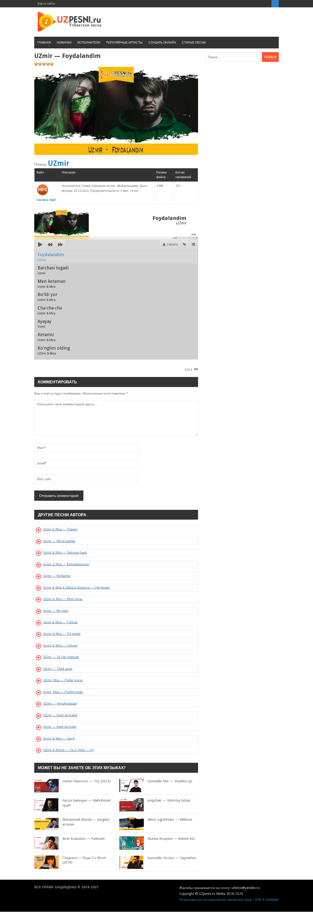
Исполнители (88, 42)
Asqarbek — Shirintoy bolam (168, 800)
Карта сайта (46, 3)
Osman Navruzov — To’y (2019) (86, 781)
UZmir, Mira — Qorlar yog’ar (63, 680)
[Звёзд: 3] (44, 64)
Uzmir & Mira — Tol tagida (61, 634)
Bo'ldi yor (47, 297)
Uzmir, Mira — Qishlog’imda (63, 692)
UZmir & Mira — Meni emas (63, 599)
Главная (44, 42)
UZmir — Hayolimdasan (60, 703)
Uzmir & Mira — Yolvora (60, 645)
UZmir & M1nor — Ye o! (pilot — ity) (68, 750)
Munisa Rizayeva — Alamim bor (171, 839)
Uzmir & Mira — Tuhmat (60, 622)
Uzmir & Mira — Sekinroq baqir (65, 552)
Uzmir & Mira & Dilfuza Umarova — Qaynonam (76, 587)
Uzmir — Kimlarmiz (57, 576)
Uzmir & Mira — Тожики (60, 529)
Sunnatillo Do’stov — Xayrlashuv (171, 858)
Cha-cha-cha (50, 310)
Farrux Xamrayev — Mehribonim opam (86, 802)
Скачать (172, 244)
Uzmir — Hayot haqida (59, 541)
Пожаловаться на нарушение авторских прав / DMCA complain (229, 899)
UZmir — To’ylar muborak (61, 657)
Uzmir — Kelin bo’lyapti (59, 727)
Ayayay (44, 324)
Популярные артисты (124, 42)
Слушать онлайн (162, 42)
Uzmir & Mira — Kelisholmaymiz (66, 564)
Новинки (64, 42)
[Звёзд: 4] (48, 64)
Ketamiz (47, 337)
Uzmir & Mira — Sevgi (59, 738)
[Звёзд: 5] (52, 64)
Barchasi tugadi (53, 270)
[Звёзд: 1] (36, 64)
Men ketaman (52, 283)
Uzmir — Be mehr (55, 611)
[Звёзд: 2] (40, 64)
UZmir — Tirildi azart (57, 669)
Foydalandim (51, 257)
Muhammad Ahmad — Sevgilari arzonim (86, 822)
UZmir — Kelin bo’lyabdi (60, 715)
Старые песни (194, 42)
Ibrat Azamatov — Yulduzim (83, 839)
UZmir (58, 163)
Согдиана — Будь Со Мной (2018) (84, 860)
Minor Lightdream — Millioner (169, 819)
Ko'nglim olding (54, 350)
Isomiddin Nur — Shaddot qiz (169, 781)
